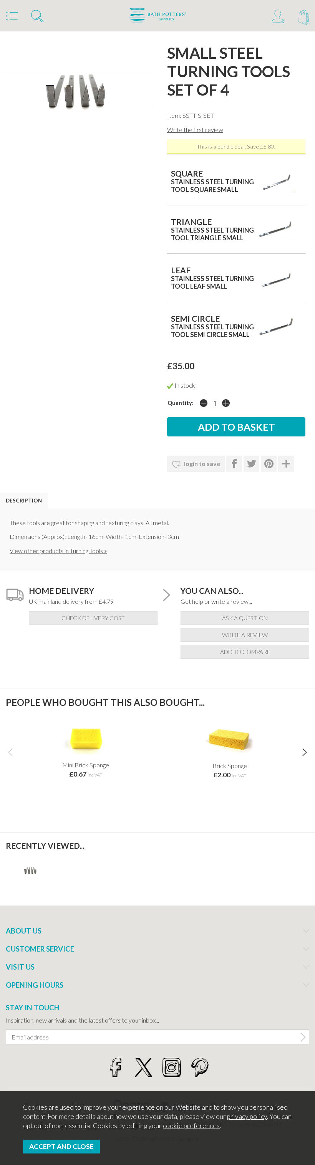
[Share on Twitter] (251, 464)
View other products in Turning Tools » (58, 550)
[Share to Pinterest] (269, 464)
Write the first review (195, 129)
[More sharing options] (286, 464)
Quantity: (180, 403)
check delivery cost (93, 618)
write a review (245, 634)
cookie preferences (191, 1126)
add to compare (245, 651)
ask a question (245, 618)
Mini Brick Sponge (85, 764)
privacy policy (247, 1116)
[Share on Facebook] (234, 464)
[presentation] (10, 752)
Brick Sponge (229, 765)
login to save (201, 463)
